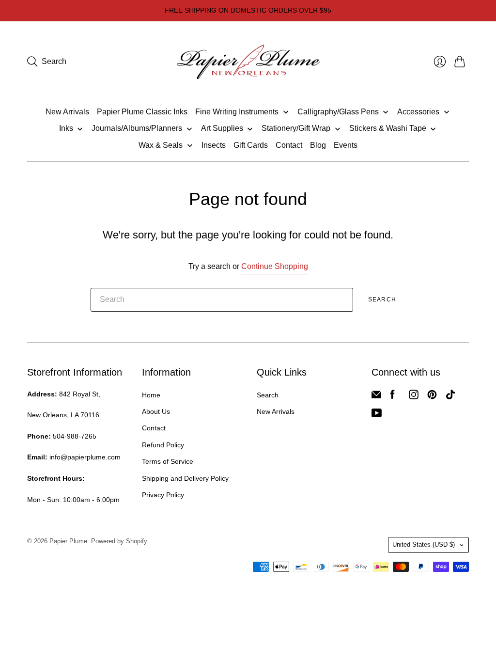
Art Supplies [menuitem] (222, 128)
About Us (156, 411)
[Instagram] (413, 397)
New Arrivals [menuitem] (67, 112)
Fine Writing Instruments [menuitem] (237, 112)
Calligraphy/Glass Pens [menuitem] (338, 112)
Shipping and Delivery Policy (185, 478)
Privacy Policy (163, 495)
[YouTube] (377, 415)
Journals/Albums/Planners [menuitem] (137, 128)
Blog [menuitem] (318, 145)
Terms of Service (167, 461)
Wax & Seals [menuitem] (161, 145)
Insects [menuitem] (214, 145)
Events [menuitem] (345, 145)
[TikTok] (450, 397)
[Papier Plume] (248, 62)
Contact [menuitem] (289, 145)
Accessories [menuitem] (418, 112)
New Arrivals (275, 411)
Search (382, 299)
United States (423, 544)
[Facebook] (392, 397)
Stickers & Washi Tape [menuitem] (387, 128)
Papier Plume (68, 541)
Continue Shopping (274, 266)
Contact (154, 428)
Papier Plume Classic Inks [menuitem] (142, 112)
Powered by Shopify (119, 541)
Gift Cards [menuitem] (250, 145)
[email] (376, 397)
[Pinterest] (432, 397)
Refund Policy (163, 445)
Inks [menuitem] (66, 128)
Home (151, 395)
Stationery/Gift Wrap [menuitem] (296, 128)
